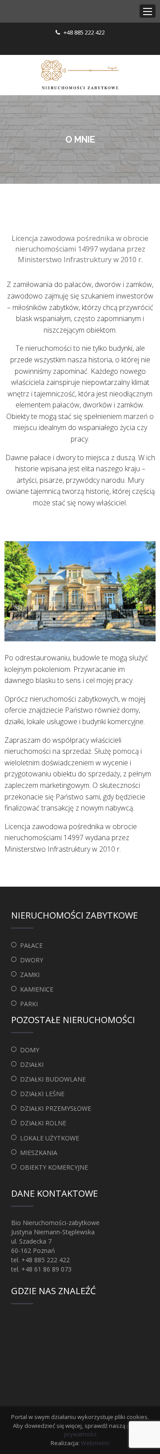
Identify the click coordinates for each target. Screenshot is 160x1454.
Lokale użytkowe (49, 1138)
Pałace (31, 945)
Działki (32, 1064)
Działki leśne (42, 1094)
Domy (29, 1050)
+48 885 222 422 (84, 32)
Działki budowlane (53, 1079)
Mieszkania (38, 1152)
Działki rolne (43, 1123)
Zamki (30, 974)
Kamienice (36, 989)
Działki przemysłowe (55, 1108)
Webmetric (95, 1443)
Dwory (31, 960)
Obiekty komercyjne (54, 1167)
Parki (29, 1004)
